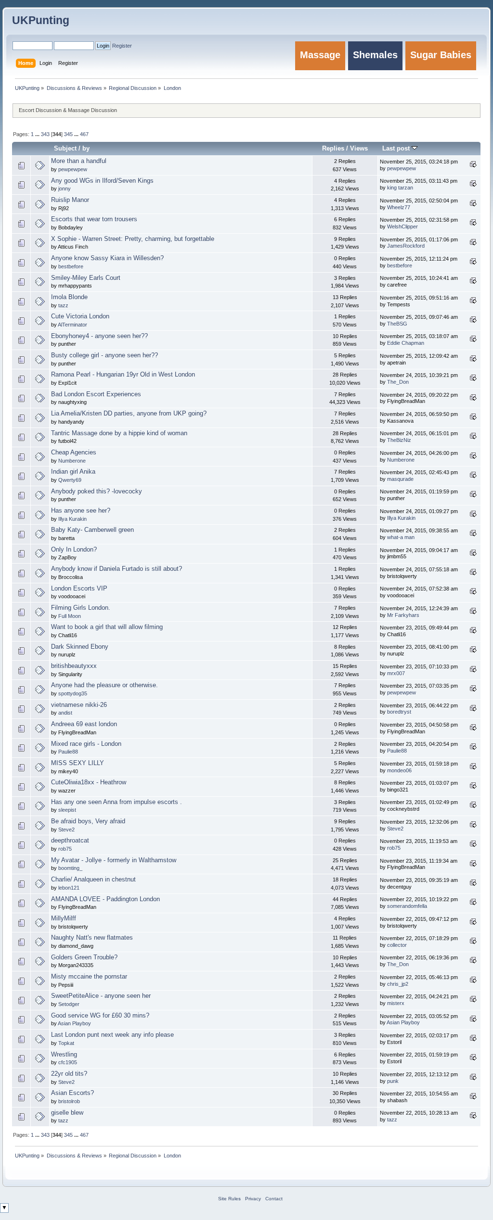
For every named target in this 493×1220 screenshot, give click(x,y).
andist (65, 713)
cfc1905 (67, 1062)
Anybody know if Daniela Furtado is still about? (116, 569)
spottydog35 (72, 693)
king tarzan (400, 187)
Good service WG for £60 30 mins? (100, 1015)
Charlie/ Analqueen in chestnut (93, 879)
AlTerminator (72, 324)
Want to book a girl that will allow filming (107, 627)
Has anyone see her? (80, 510)
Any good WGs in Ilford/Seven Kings (102, 180)
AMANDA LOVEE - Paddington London (105, 899)
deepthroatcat (70, 840)
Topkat (66, 1043)
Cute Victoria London (80, 316)
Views (359, 148)
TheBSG (397, 324)
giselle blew (67, 1112)
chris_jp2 (397, 984)
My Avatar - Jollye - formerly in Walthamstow (113, 860)
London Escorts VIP (79, 588)
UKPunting (40, 20)
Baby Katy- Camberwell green (92, 530)
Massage (320, 55)
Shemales (375, 55)
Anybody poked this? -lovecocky (96, 491)
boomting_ (70, 868)
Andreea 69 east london (84, 724)
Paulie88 (68, 752)
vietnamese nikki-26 (79, 705)
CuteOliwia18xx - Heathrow (88, 782)
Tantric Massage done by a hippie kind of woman (119, 433)
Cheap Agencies (73, 452)
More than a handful (78, 161)
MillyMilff (63, 918)
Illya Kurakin (72, 519)
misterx (395, 1003)
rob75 (65, 849)
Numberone (72, 461)
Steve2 (66, 829)
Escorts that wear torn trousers (94, 219)
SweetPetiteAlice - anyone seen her (101, 996)
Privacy (253, 1198)
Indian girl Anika (73, 471)
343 (45, 134)
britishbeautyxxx (74, 666)
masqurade (400, 479)
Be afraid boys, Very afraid (88, 821)
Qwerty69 (69, 480)
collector (397, 945)
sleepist (67, 810)
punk (393, 1081)
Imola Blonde (69, 297)
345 (68, 134)
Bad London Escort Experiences (96, 394)
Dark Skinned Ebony (79, 646)
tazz (63, 305)
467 (84, 134)
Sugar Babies (440, 55)
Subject (65, 148)
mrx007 (396, 673)
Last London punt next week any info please (112, 1034)
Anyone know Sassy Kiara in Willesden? (107, 258)
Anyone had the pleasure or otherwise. (104, 685)
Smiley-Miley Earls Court (85, 278)
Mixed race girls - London (86, 744)
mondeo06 (399, 770)
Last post (397, 148)
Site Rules (229, 1198)
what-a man (401, 537)
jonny (64, 188)
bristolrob (69, 1101)
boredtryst (399, 712)
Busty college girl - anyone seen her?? (104, 355)
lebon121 (68, 888)
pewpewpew (72, 169)
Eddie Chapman (405, 343)
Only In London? (74, 549)
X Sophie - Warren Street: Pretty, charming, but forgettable (132, 239)
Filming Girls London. (80, 607)
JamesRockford (406, 246)
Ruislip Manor (70, 200)
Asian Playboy (74, 1023)
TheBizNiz (399, 440)
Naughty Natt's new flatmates (92, 937)
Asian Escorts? (72, 1093)
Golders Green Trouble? (84, 957)
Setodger (68, 1004)
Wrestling (64, 1054)
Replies (333, 148)
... (38, 134)
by (86, 148)
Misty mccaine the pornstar (89, 976)
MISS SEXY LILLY (77, 763)
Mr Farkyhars (403, 615)
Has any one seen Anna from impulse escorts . (116, 802)
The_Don (398, 382)
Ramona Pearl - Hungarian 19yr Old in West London (123, 374)
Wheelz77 (398, 207)
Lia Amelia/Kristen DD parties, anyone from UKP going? (129, 413)
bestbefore (70, 266)
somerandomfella (407, 906)
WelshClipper (402, 226)
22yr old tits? (69, 1073)
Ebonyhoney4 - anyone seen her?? (99, 336)
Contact (274, 1198)
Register (122, 46)
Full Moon (69, 616)
